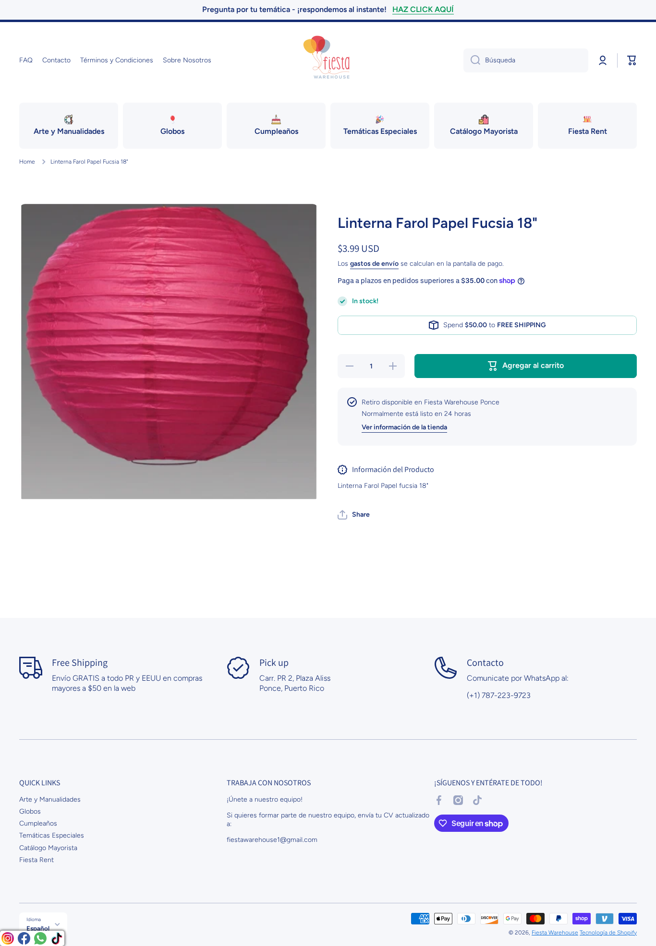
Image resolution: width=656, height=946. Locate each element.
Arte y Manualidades (50, 799)
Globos (30, 811)
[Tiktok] (56, 938)
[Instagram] (7, 938)
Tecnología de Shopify (608, 932)
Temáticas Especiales (51, 835)
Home (27, 161)
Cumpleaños (38, 823)
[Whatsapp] (40, 938)
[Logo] (328, 60)
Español (37, 928)
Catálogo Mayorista (48, 848)
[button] (632, 60)
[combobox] (525, 60)
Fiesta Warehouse (555, 932)
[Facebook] (24, 938)
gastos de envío (374, 264)
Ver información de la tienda (404, 427)
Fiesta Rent (36, 860)
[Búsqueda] (471, 60)
